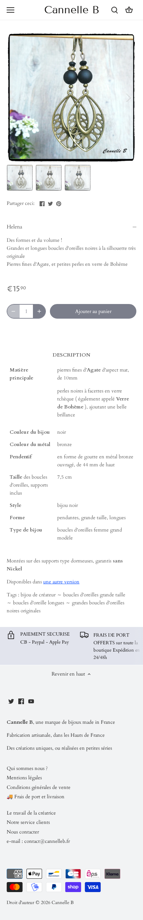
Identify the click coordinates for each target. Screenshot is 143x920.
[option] (71, 97)
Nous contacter (23, 832)
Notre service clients (28, 822)
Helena (14, 226)
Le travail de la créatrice (31, 813)
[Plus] (39, 311)
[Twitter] (11, 700)
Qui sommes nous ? (27, 768)
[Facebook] (21, 700)
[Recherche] (114, 10)
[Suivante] (128, 97)
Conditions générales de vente (39, 787)
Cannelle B (71, 9)
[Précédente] (15, 97)
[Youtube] (31, 700)
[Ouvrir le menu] (10, 10)
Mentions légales (24, 777)
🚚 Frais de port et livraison (36, 796)
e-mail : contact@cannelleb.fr (38, 841)
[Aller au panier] (129, 10)
